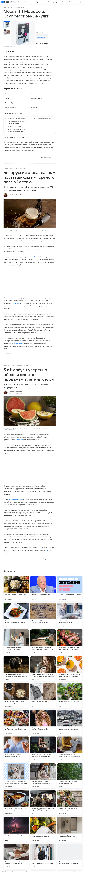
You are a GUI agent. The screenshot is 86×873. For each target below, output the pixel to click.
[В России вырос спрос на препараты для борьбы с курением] (16, 749)
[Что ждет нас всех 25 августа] (16, 829)
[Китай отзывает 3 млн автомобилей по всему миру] (69, 722)
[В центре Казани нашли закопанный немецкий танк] (43, 695)
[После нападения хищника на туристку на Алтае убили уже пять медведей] (16, 668)
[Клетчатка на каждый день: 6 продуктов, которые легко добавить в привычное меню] (43, 829)
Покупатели (18, 343)
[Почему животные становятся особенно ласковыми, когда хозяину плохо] (43, 749)
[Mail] (2, 2)
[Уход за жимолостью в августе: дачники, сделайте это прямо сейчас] (69, 695)
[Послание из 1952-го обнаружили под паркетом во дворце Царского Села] (43, 615)
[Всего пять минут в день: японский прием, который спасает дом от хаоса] (43, 775)
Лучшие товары (20, 7)
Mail (3, 871)
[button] (30, 214)
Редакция (28, 871)
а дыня (49, 550)
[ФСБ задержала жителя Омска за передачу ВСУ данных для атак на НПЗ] (43, 802)
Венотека (44, 35)
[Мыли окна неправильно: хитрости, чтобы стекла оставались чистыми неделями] (16, 642)
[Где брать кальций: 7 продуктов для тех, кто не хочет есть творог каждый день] (16, 588)
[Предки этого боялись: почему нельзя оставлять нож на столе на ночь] (43, 642)
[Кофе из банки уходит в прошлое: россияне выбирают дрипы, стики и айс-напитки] (43, 668)
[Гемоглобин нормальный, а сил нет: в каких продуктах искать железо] (69, 642)
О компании (8, 871)
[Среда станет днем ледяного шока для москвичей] (69, 775)
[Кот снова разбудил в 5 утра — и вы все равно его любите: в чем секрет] (16, 775)
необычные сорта (15, 499)
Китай (36, 257)
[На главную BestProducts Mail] (6, 2)
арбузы (20, 440)
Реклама (14, 871)
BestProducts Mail (24, 168)
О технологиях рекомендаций (59, 871)
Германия (15, 303)
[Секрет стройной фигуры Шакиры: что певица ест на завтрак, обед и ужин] (43, 722)
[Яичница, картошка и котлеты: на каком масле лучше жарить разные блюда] (16, 802)
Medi (38, 35)
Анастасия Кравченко (15, 194)
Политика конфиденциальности (75, 871)
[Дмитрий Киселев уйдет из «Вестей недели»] (43, 588)
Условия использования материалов (41, 871)
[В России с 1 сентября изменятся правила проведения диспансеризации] (69, 615)
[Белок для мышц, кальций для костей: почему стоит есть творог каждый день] (16, 695)
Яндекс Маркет (41, 37)
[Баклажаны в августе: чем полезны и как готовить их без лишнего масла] (16, 615)
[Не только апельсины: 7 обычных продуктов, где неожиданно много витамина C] (69, 668)
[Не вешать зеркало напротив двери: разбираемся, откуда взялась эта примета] (69, 829)
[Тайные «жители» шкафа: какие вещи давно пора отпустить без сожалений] (43, 856)
